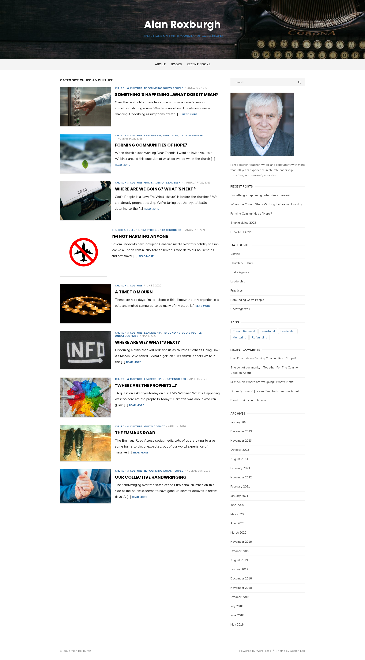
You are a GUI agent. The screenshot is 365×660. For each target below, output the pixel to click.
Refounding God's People (163, 88)
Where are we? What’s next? (147, 342)
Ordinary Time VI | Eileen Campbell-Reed (258, 391)
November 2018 (241, 588)
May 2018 (237, 625)
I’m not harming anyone (140, 236)
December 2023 (241, 431)
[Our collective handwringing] (85, 486)
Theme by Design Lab (290, 651)
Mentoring (239, 337)
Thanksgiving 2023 (243, 223)
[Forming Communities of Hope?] (85, 154)
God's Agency (154, 182)
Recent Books (198, 64)
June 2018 (237, 615)
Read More (189, 114)
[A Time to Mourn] (85, 304)
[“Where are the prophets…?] (85, 398)
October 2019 (239, 551)
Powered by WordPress (255, 651)
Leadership (152, 135)
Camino (235, 254)
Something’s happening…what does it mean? (166, 94)
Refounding (259, 337)
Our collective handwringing (151, 477)
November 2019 (241, 542)
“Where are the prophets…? (146, 385)
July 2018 (236, 606)
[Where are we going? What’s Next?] (85, 201)
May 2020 (237, 514)
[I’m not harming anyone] (83, 253)
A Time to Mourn (134, 292)
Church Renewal (244, 331)
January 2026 (239, 422)
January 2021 (239, 496)
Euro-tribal (268, 331)
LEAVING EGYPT (241, 232)
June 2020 (237, 505)
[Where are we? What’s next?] (85, 350)
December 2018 (241, 578)
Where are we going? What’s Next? (155, 189)
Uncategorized (191, 135)
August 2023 (239, 459)
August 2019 (239, 560)
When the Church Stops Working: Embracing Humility (266, 204)
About (160, 64)
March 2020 (238, 533)
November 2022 (241, 477)
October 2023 (239, 450)
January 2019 (239, 569)
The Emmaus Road (135, 433)
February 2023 (240, 468)
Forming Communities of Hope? (151, 145)
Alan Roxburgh (182, 24)
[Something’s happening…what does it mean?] (85, 107)
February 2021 (240, 487)
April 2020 (237, 523)
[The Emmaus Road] (85, 443)
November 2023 (241, 441)
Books (176, 64)
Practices (170, 135)
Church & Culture (129, 88)
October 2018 (239, 597)
